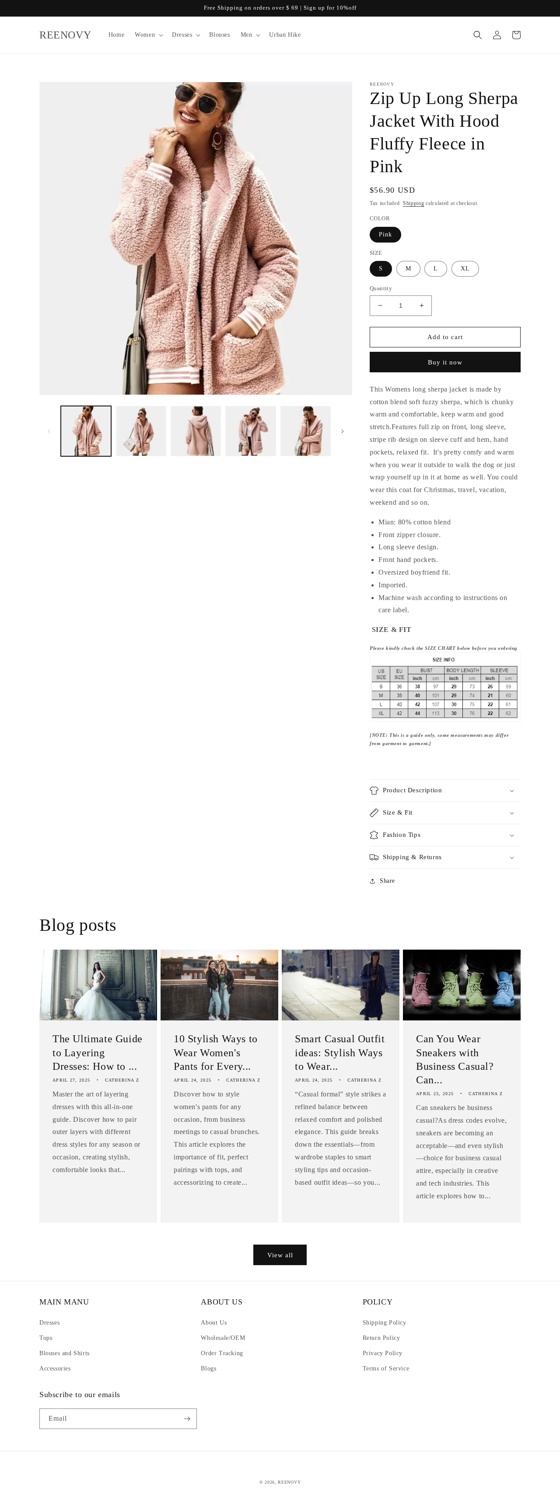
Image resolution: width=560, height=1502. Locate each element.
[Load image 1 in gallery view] (86, 431)
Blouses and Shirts (64, 1353)
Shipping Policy (384, 1322)
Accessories (55, 1368)
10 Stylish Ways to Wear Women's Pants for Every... (216, 1052)
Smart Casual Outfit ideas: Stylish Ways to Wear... (340, 1052)
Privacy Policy (382, 1353)
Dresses (49, 1322)
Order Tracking (222, 1353)
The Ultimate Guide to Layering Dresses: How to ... (97, 1052)
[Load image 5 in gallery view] (305, 431)
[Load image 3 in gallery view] (196, 431)
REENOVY (289, 1482)
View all (280, 1255)
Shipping (413, 203)
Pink (385, 234)
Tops (45, 1338)
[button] (148, 35)
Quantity (381, 288)
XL (465, 268)
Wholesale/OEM (223, 1338)
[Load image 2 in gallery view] (141, 431)
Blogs (208, 1368)
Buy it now (445, 362)
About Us (214, 1322)
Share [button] (387, 881)
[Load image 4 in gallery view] (250, 431)
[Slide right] (342, 431)
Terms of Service (386, 1368)
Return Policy (381, 1338)
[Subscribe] (186, 1418)
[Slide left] (49, 431)
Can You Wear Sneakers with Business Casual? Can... (455, 1059)
